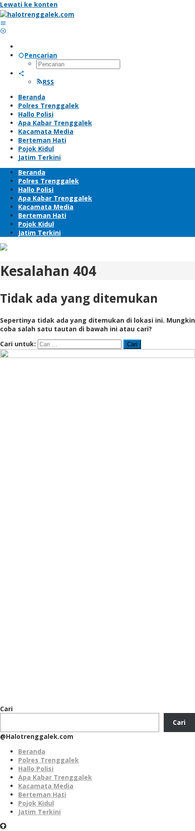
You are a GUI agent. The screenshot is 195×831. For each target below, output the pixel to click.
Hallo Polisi (36, 768)
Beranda (31, 751)
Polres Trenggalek (48, 760)
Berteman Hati (42, 794)
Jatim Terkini (39, 811)
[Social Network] (21, 73)
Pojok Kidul (36, 803)
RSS (48, 82)
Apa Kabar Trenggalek (55, 777)
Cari (6, 708)
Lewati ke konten (29, 4)
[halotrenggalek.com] (37, 14)
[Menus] (3, 23)
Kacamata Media (45, 786)
